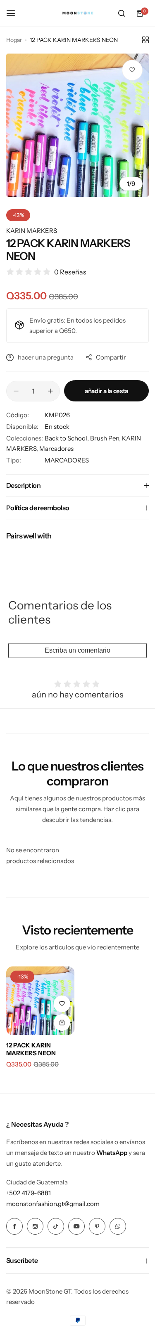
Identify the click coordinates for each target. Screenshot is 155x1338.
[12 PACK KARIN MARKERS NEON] (40, 1000)
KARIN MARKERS (31, 231)
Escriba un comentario (77, 650)
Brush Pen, (106, 438)
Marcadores (56, 449)
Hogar (14, 40)
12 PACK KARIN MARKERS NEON (31, 1049)
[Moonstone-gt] (78, 13)
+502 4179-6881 (28, 1193)
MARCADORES (67, 460)
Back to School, (67, 438)
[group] (77, 125)
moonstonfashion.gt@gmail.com (53, 1204)
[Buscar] (121, 13)
